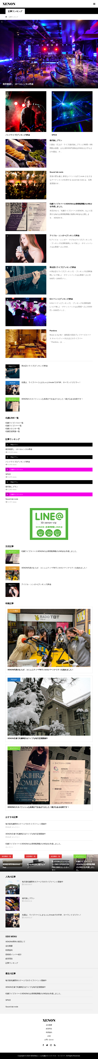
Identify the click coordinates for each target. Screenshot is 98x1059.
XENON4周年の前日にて (15, 942)
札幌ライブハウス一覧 (14, 423)
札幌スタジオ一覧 (12, 429)
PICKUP (8, 827)
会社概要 (9, 946)
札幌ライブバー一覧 (13, 426)
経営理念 (9, 959)
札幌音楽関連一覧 (12, 431)
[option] (12, 863)
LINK (49, 1036)
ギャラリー (16, 827)
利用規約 (9, 950)
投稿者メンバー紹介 (13, 954)
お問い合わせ (49, 1040)
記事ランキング (11, 963)
